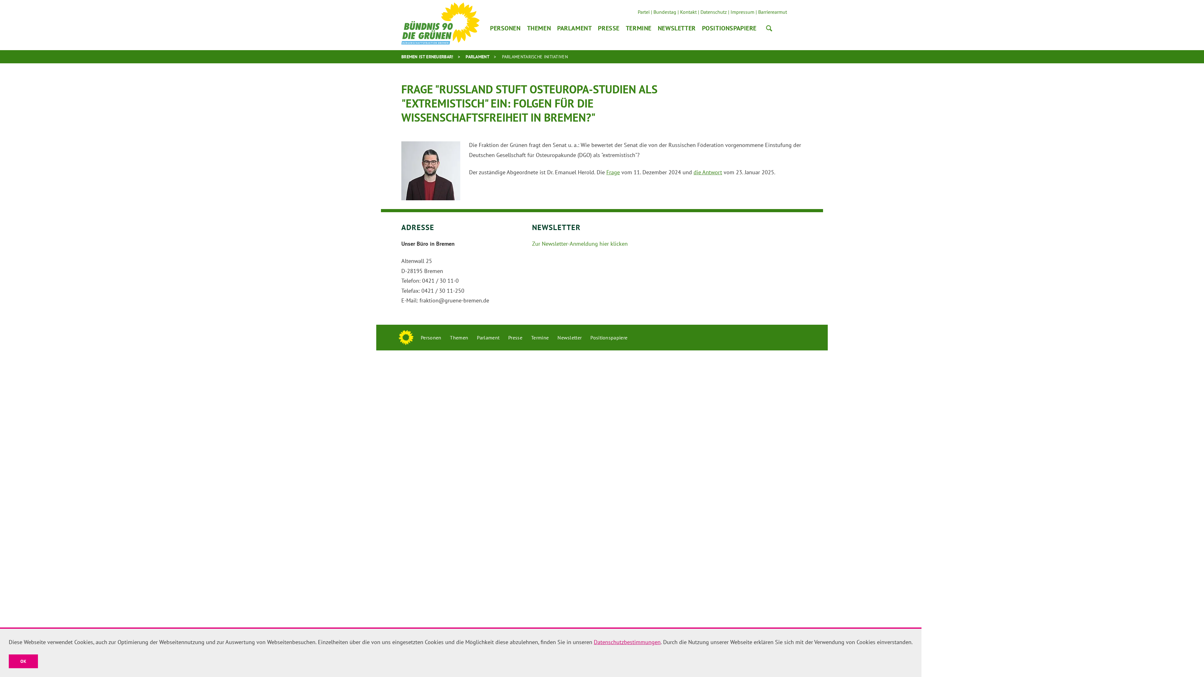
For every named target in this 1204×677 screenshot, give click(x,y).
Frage (613, 172)
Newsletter (677, 28)
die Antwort (708, 172)
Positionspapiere (729, 28)
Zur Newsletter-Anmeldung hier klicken (580, 243)
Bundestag (664, 12)
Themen (539, 28)
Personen (505, 28)
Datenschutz (713, 12)
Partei (644, 12)
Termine (639, 28)
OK (23, 661)
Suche (769, 28)
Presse (608, 28)
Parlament (574, 28)
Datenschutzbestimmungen (627, 642)
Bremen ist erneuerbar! (427, 57)
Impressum (742, 12)
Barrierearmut (772, 12)
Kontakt (688, 12)
